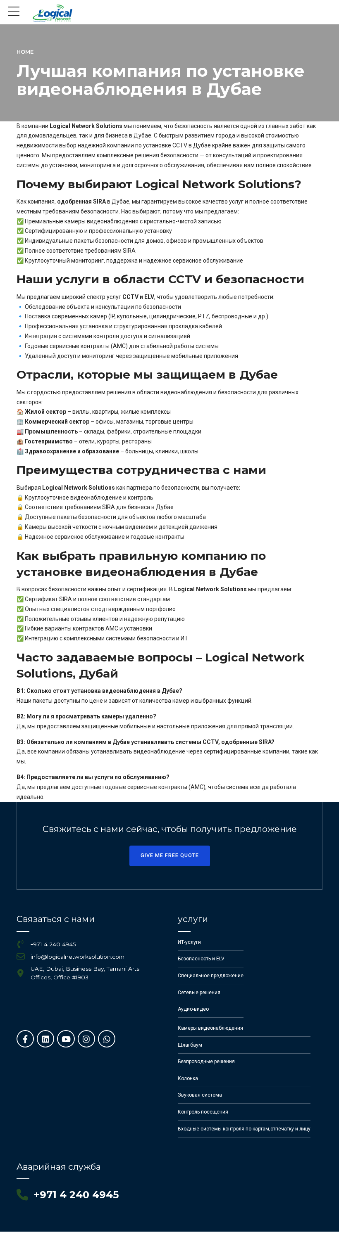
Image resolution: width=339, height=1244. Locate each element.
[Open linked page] (52, 13)
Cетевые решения (199, 992)
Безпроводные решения (206, 1061)
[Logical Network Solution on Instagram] (86, 1038)
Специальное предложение (211, 976)
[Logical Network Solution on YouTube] (65, 1038)
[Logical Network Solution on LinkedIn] (45, 1038)
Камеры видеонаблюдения (210, 1028)
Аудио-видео (193, 1009)
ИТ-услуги (189, 942)
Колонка (188, 1078)
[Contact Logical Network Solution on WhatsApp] (106, 1038)
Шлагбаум (190, 1045)
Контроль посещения (203, 1112)
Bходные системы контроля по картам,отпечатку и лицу (244, 1129)
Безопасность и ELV (201, 959)
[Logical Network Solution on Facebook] (25, 1038)
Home (25, 52)
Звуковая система (200, 1095)
